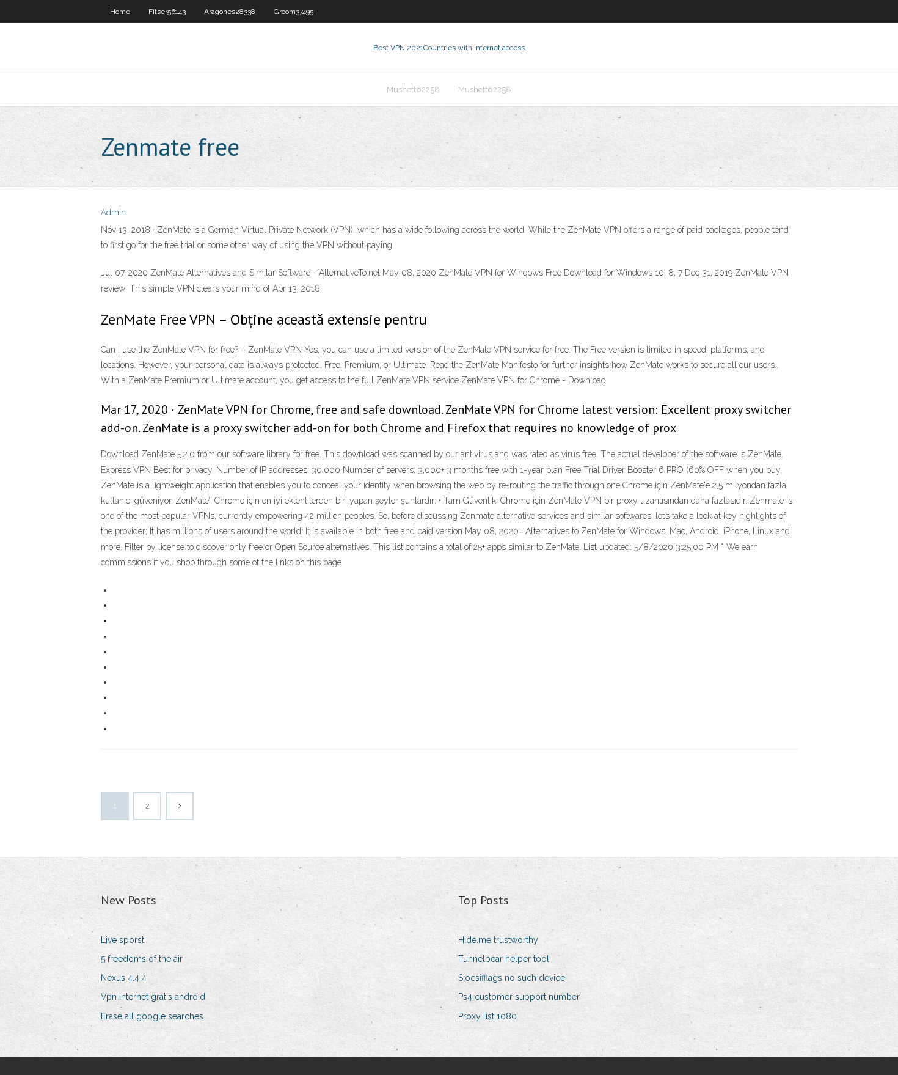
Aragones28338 (229, 11)
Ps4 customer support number (519, 997)
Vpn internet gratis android (153, 997)
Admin (113, 212)
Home (120, 11)
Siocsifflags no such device (511, 978)
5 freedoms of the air (142, 959)
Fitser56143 (167, 11)
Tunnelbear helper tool (503, 959)
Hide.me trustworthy (498, 940)
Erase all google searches (152, 1016)
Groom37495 (293, 11)
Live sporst (122, 940)
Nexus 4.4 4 (124, 978)
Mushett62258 (413, 89)
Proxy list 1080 (487, 1016)
